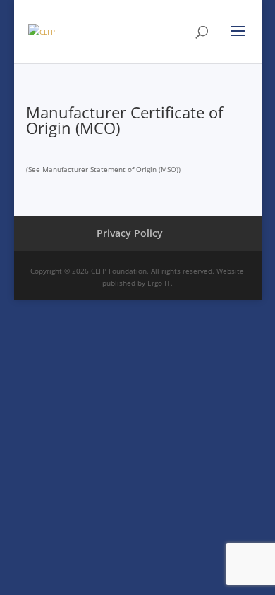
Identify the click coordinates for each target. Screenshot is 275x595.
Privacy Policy (130, 233)
